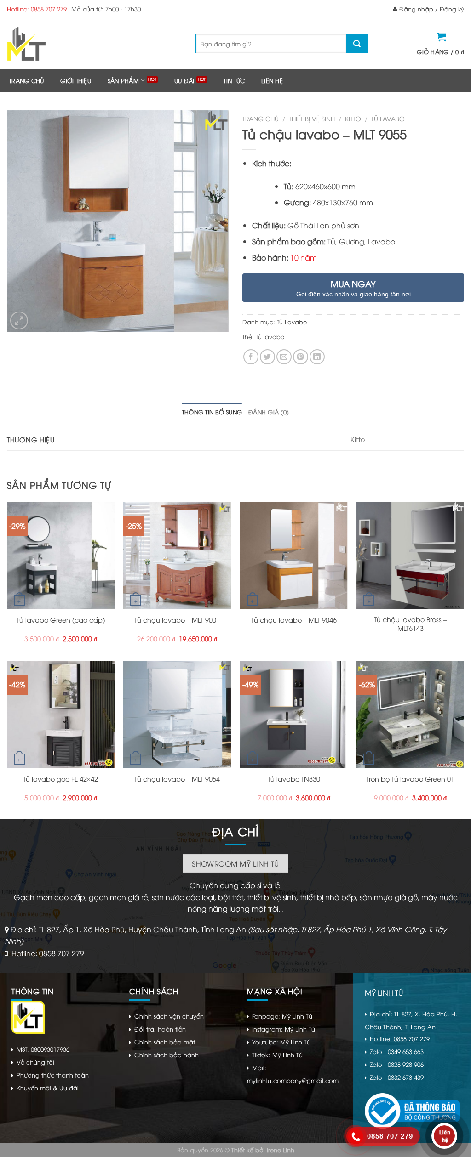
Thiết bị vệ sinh (312, 118)
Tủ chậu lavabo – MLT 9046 (294, 620)
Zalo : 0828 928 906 (397, 1064)
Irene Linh (280, 1150)
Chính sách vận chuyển (169, 1016)
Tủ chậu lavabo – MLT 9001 (177, 620)
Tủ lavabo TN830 (294, 779)
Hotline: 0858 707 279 (37, 9)
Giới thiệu (75, 80)
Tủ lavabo (270, 336)
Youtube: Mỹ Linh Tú (281, 1042)
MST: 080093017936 (43, 1049)
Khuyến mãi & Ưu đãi (48, 1087)
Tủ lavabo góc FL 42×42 (60, 779)
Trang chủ (26, 80)
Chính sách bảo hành (166, 1054)
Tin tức (234, 80)
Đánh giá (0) (268, 412)
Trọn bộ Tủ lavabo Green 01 (410, 779)
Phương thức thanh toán (53, 1075)
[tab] (212, 412)
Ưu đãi (184, 80)
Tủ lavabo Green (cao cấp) (61, 620)
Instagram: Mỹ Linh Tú (283, 1029)
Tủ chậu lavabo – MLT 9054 (177, 779)
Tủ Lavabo (388, 118)
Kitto (353, 118)
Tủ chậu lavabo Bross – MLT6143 (410, 623)
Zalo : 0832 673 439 (397, 1077)
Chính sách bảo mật (164, 1042)
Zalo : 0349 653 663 (397, 1051)
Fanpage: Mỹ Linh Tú (282, 1016)
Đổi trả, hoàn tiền (160, 1029)
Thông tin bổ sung (212, 412)
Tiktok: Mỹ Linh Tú (277, 1054)
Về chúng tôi (35, 1062)
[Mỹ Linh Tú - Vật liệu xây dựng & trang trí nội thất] (63, 43)
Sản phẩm (123, 80)
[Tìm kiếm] (357, 43)
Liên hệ (272, 80)
